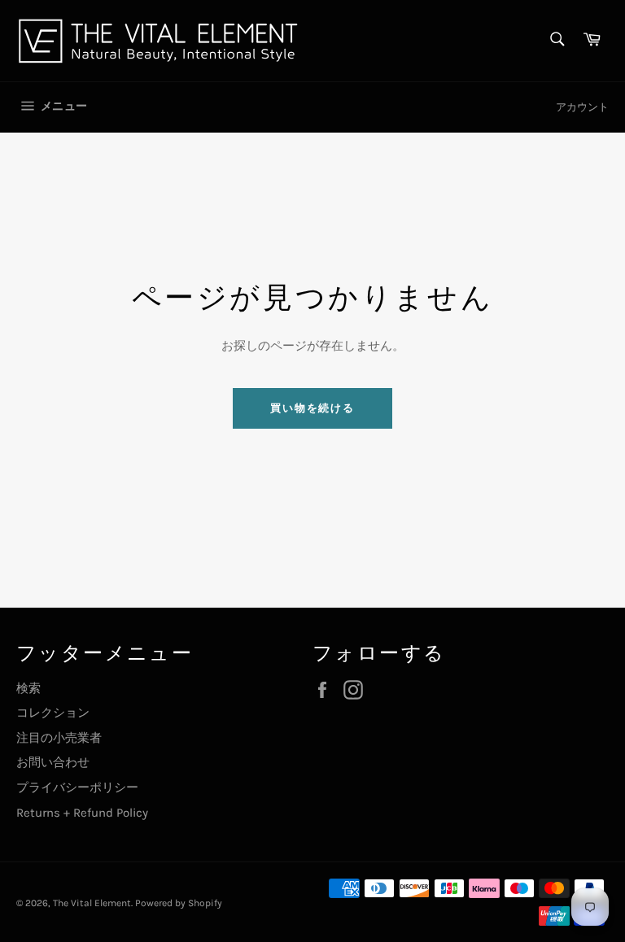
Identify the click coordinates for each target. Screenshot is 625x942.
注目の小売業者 (59, 737)
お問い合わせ (53, 762)
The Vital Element (92, 903)
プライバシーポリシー (77, 787)
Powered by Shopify (178, 903)
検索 (28, 688)
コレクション (53, 712)
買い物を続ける (313, 408)
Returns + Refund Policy (82, 812)
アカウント (582, 107)
